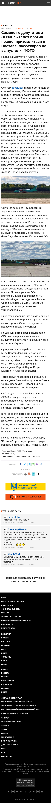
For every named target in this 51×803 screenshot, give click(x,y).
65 (31, 28)
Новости (7, 25)
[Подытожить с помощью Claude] (29, 474)
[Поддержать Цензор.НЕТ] (25, 497)
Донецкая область (10, 745)
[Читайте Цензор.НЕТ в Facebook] (8, 791)
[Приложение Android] (33, 791)
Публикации (6, 684)
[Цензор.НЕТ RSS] (42, 791)
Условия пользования (11, 617)
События (5, 642)
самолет (8, 454)
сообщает (17, 87)
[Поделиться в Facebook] (20, 464)
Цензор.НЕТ (6, 634)
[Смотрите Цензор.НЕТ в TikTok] (25, 791)
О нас (3, 598)
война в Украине (8, 741)
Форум (4, 665)
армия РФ (5, 726)
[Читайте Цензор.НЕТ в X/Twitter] (13, 791)
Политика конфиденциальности (16, 620)
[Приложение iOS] (38, 791)
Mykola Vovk (14, 554)
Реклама (5, 613)
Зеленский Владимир (11, 722)
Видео (4, 653)
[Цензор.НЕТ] (12, 3)
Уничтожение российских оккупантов (18, 706)
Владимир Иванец (17, 529)
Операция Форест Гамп (11, 698)
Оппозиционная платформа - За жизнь (21, 456)
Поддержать (7, 605)
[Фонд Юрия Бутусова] (25, 486)
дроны (4, 729)
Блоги (4, 661)
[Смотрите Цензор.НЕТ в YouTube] (21, 791)
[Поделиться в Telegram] (28, 464)
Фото (3, 649)
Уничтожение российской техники (17, 702)
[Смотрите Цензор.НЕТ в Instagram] (29, 791)
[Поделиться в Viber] (37, 464)
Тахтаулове (29, 451)
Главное (5, 677)
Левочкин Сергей (11, 451)
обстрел (5, 718)
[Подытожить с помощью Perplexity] (33, 474)
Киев (3, 749)
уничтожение (7, 737)
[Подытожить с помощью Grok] (37, 474)
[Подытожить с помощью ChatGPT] (25, 474)
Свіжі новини (7, 624)
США (3, 752)
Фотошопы (6, 657)
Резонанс (5, 645)
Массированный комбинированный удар (20, 709)
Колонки (5, 688)
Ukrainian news (8, 628)
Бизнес (4, 669)
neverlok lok (14, 517)
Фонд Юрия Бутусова (10, 609)
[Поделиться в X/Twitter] (24, 464)
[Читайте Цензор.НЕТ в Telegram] (17, 791)
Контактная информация (12, 601)
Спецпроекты (7, 681)
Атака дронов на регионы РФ (14, 713)
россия (4, 733)
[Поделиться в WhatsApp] (33, 464)
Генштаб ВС (6, 756)
